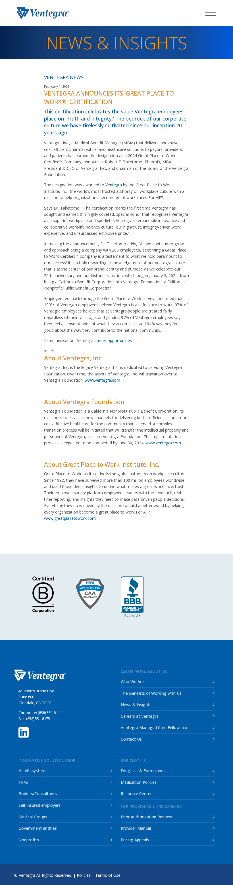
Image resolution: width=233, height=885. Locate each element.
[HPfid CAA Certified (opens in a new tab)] (92, 593)
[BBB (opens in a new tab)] (132, 596)
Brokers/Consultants (37, 793)
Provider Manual (136, 828)
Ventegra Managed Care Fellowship (154, 727)
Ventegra (113, 184)
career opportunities (113, 340)
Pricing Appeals (135, 839)
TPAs (23, 782)
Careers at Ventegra (140, 716)
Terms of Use (107, 875)
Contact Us (131, 739)
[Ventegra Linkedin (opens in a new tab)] (23, 731)
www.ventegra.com (102, 380)
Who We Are (132, 681)
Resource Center (136, 793)
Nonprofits (28, 839)
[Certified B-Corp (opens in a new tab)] (43, 594)
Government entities (37, 828)
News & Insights (136, 704)
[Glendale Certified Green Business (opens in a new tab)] (190, 593)
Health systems (32, 770)
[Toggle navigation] (211, 12)
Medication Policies (139, 782)
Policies (84, 875)
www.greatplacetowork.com (70, 518)
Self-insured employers (39, 805)
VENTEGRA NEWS (64, 77)
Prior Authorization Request (147, 816)
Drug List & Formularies (143, 770)
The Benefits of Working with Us (151, 693)
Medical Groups (32, 816)
